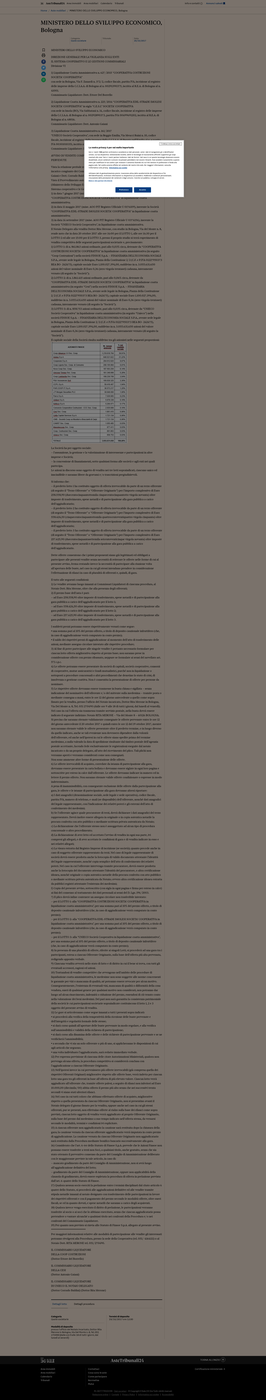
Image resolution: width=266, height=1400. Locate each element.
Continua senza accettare (170, 144)
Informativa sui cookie (118, 168)
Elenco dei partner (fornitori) (100, 181)
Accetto (142, 190)
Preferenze (124, 190)
